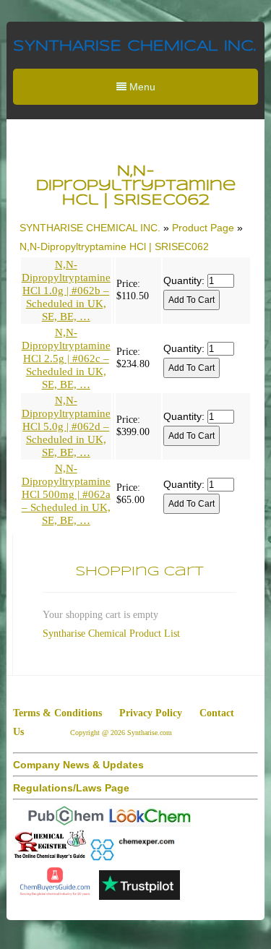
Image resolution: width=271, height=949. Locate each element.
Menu (140, 87)
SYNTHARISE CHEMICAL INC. (134, 46)
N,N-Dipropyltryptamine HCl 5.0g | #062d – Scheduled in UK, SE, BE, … (66, 426)
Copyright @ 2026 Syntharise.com (122, 733)
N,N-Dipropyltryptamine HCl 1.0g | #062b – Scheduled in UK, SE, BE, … (66, 290)
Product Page (203, 227)
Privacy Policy (150, 713)
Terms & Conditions (57, 713)
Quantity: (184, 280)
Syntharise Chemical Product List (111, 633)
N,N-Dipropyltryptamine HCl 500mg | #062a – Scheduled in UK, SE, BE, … (66, 494)
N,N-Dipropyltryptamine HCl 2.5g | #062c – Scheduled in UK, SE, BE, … (66, 358)
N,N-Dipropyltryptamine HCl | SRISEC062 (114, 246)
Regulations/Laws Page (71, 788)
